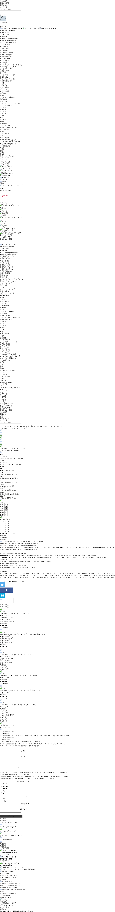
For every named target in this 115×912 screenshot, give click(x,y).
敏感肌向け (3, 93)
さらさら (3, 109)
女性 (4, 801)
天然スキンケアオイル (7, 156)
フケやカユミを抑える (7, 97)
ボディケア (3, 160)
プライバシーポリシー (7, 905)
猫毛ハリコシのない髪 (7, 79)
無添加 (2, 95)
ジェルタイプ (4, 134)
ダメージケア (4, 89)
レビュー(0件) (4, 627)
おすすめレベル (22, 781)
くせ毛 (2, 83)
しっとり (3, 107)
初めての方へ (4, 901)
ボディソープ (4, 158)
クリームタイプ (5, 132)
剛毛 (1, 117)
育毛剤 (2, 148)
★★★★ (5, 786)
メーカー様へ (4, 7)
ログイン (3, 15)
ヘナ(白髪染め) (5, 146)
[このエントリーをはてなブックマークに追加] (2, 597)
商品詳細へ (3, 623)
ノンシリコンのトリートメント (10, 103)
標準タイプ (3, 85)
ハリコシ (3, 113)
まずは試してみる (6, 408)
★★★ (4, 788)
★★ (4, 791)
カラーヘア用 (4, 91)
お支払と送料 (4, 3)
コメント (24, 756)
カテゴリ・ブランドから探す (16, 426)
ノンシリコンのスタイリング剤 (10, 142)
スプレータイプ (5, 136)
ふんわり (3, 111)
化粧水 (2, 152)
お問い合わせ (4, 26)
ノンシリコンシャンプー (8, 75)
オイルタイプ (4, 138)
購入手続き (3, 1)
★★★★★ (6, 784)
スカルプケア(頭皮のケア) (8, 144)
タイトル (24, 751)
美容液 (2, 154)
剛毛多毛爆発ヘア (6, 81)
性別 (25, 796)
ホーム (2, 426)
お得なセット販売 (6, 410)
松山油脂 (30, 426)
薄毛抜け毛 (3, 99)
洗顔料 (2, 150)
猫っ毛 (2, 115)
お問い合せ (3, 5)
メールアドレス (22, 809)
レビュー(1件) (4, 648)
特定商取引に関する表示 (8, 903)
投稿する (11, 816)
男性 (4, 798)
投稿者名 (24, 804)
